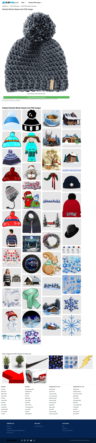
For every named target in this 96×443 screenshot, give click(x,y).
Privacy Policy (10, 432)
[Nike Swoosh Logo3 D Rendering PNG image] (37, 362)
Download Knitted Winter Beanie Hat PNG (36, 97)
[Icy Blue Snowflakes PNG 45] (71, 264)
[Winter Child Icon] (31, 120)
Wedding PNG (28, 413)
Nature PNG (4, 393)
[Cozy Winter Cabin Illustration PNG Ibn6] (51, 306)
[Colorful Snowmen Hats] (71, 250)
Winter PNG (18, 100)
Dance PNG (51, 391)
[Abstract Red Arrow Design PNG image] (13, 376)
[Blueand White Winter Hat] (11, 157)
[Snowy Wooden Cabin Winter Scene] (31, 281)
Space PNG (3, 396)
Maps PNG (27, 398)
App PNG (75, 409)
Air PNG (27, 396)
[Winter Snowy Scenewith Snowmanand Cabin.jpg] (71, 138)
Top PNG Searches (39, 426)
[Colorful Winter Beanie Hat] (11, 140)
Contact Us (9, 428)
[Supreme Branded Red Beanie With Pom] (71, 205)
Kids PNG (27, 411)
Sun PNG (3, 413)
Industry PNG (76, 411)
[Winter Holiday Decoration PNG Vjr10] (51, 181)
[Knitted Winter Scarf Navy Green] (31, 221)
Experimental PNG (53, 413)
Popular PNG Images (34, 2)
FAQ (63, 426)
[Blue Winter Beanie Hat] (11, 120)
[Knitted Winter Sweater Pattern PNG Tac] (11, 277)
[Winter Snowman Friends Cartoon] (31, 200)
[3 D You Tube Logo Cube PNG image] (36, 376)
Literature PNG (52, 411)
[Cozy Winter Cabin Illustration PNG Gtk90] (51, 326)
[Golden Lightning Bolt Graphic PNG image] (86, 362)
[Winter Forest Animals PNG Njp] (51, 137)
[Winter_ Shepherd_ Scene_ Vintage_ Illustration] (51, 159)
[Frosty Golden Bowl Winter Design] (51, 118)
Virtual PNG (76, 407)
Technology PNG (29, 407)
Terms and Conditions (67, 430)
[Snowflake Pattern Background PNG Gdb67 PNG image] (71, 362)
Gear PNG (51, 409)
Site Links (37, 423)
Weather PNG (28, 391)
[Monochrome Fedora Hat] (71, 232)
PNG (22, 2)
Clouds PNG (4, 407)
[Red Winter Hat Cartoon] (11, 174)
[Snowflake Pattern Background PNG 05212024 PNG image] (56, 362)
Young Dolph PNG (77, 405)
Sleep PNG (51, 405)
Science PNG (28, 405)
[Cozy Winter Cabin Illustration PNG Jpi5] (71, 158)
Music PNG (3, 391)
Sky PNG (3, 389)
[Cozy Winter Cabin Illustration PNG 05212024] (71, 119)
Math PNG (27, 402)
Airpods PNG (52, 389)
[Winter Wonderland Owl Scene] (11, 297)
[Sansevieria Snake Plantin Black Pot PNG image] (6, 362)
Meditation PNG (53, 398)
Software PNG (52, 402)
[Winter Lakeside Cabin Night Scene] (31, 263)
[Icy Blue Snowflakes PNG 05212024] (71, 284)
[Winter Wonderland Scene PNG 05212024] (51, 221)
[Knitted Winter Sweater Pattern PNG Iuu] (11, 257)
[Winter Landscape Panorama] (11, 337)
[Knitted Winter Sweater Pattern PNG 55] (11, 237)
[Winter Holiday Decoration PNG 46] (51, 241)
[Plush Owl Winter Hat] (31, 171)
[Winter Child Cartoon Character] (31, 147)
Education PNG (52, 400)
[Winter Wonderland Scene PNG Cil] (51, 201)
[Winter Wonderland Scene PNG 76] (31, 243)
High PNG (27, 393)
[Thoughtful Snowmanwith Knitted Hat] (11, 321)
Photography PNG (29, 389)
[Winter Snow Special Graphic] (31, 337)
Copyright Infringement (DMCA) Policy (16, 430)
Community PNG (53, 396)
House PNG (27, 409)
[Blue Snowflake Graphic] (71, 325)
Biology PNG (76, 389)
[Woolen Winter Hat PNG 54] (71, 182)
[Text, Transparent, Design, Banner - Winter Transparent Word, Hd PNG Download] (71, 170)
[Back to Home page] (10, 2)
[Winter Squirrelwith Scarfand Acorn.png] (51, 264)
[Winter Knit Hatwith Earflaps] (11, 196)
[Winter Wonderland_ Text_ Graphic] (31, 185)
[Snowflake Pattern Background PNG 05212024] (71, 304)
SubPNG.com (5, 6)
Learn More (65, 423)
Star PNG (3, 402)
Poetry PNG (28, 400)
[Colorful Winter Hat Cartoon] (11, 219)
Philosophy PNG (77, 391)
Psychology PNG (77, 400)
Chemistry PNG (52, 393)
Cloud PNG (3, 405)
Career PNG (76, 398)
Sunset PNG (4, 400)
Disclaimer (64, 428)
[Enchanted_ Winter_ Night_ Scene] (31, 319)
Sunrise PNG (4, 411)
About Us (9, 426)
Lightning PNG (4, 409)
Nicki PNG (75, 402)
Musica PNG (52, 407)
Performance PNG (77, 393)
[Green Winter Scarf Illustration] (31, 298)
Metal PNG (75, 396)
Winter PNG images (14, 6)
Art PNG (3, 398)
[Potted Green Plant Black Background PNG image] (18, 362)
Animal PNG (76, 413)
